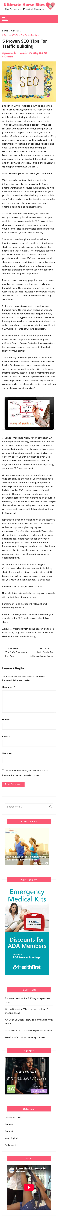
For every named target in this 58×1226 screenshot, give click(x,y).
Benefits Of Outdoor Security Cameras (26, 1037)
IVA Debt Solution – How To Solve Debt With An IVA (29, 1021)
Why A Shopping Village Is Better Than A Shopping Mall (26, 1010)
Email (6, 736)
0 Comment (7, 56)
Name (6, 719)
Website (7, 753)
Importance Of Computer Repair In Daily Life (28, 1030)
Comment (8, 687)
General (9, 1124)
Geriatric (9, 1131)
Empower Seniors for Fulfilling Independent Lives (28, 1000)
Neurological (11, 1138)
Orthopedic (11, 1145)
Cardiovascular (13, 1117)
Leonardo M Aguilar (17, 52)
